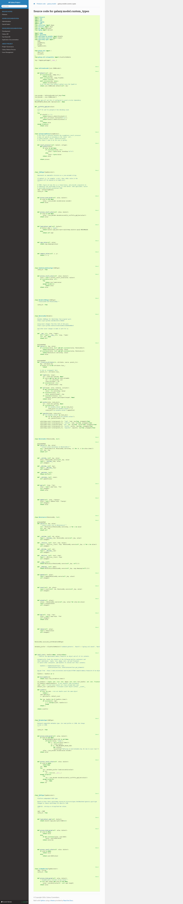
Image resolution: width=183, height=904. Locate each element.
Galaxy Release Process (9, 49)
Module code (41, 4)
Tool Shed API (6, 37)
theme (53, 900)
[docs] (97, 66)
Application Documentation (10, 39)
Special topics (6, 24)
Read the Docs (68, 900)
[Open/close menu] (1, 14)
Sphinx (43, 900)
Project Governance (8, 46)
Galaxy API (5, 34)
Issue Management (7, 52)
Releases (4, 14)
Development (6, 31)
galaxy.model (51, 4)
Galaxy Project (15, 2)
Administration (6, 21)
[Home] (34, 4)
